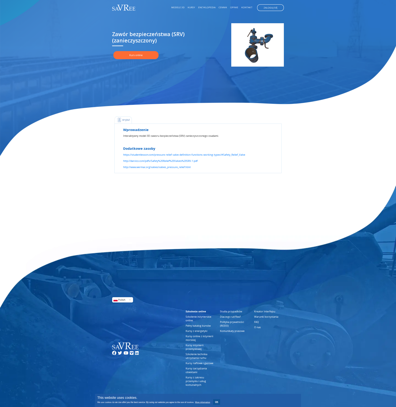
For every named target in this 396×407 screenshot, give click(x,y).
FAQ (256, 322)
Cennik (223, 7)
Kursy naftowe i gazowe (199, 363)
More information (202, 402)
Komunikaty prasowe (232, 331)
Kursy (191, 7)
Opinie (234, 7)
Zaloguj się (270, 7)
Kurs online (136, 55)
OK (216, 402)
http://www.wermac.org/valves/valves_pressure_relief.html (157, 167)
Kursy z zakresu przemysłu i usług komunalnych (196, 381)
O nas (257, 327)
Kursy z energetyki (196, 331)
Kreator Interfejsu (264, 311)
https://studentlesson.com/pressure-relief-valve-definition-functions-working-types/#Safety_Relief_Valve (184, 154)
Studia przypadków (231, 311)
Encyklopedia (206, 7)
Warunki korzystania (266, 316)
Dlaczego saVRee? (230, 316)
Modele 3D (178, 7)
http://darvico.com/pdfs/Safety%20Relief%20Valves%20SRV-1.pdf (160, 161)
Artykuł (126, 119)
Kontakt (246, 7)
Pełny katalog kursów (198, 325)
